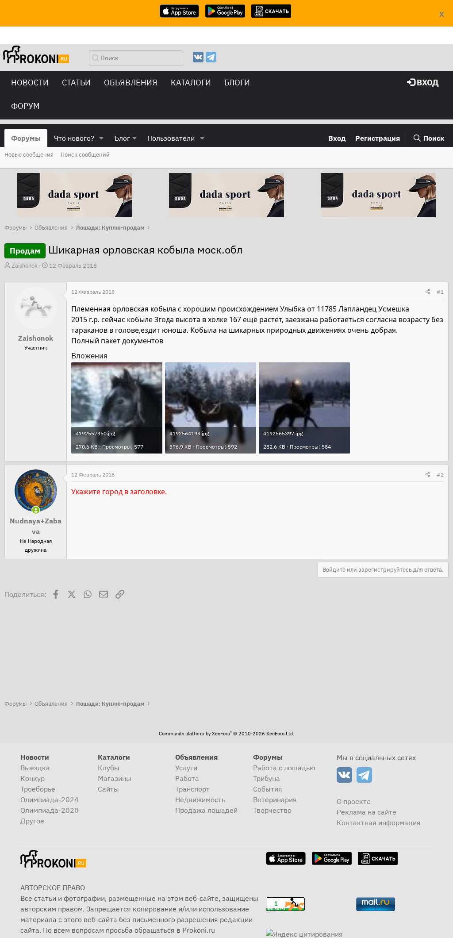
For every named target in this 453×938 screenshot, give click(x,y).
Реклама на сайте (366, 811)
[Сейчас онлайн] (35, 510)
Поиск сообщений (85, 154)
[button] (101, 138)
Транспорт (192, 788)
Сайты (108, 788)
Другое (32, 820)
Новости (30, 82)
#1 (440, 291)
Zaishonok (25, 265)
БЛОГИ (237, 82)
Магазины (114, 778)
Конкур (32, 778)
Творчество (272, 810)
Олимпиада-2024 (49, 799)
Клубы (108, 767)
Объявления (130, 82)
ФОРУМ (25, 106)
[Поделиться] (428, 292)
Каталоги (191, 82)
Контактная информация (379, 822)
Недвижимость (200, 799)
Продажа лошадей (206, 810)
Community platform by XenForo (226, 733)
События (267, 788)
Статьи (76, 82)
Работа (187, 778)
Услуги (186, 767)
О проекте (354, 801)
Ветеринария (275, 799)
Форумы (26, 138)
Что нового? (74, 138)
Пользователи (171, 138)
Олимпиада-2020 (49, 810)
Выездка (35, 767)
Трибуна (266, 778)
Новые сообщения (29, 154)
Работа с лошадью (284, 767)
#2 (440, 474)
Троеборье (37, 788)
